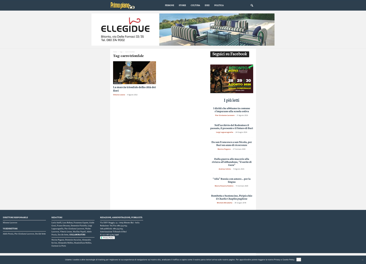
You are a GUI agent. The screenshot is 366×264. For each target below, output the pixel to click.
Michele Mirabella (224, 203)
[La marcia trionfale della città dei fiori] (134, 72)
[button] (252, 5)
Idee (207, 5)
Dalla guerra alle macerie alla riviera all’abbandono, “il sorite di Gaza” (232, 162)
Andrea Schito (225, 169)
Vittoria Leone (119, 95)
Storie (182, 5)
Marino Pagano (224, 149)
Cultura (195, 5)
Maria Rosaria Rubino (224, 186)
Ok (299, 259)
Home (115, 52)
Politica (219, 5)
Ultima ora (117, 83)
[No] (362, 259)
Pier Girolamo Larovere (224, 115)
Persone (169, 5)
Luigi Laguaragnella (224, 132)
